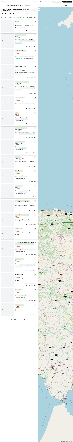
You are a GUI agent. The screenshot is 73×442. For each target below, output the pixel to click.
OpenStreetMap (70, 441)
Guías (41, 1)
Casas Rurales (36, 1)
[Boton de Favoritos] (35, 21)
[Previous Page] (13, 319)
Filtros (66, 5)
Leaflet (63, 441)
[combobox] (32, 5)
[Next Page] (24, 319)
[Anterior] (2, 26)
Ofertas (45, 1)
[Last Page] (26, 319)
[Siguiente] (12, 26)
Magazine (49, 1)
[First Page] (11, 319)
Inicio (32, 1)
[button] (60, 281)
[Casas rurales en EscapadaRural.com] (5, 1)
